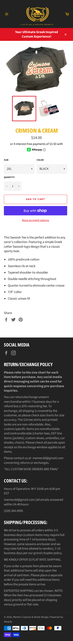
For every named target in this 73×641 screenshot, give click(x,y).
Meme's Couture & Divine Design (30, 617)
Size (6, 160)
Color (40, 160)
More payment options (35, 220)
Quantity (9, 177)
